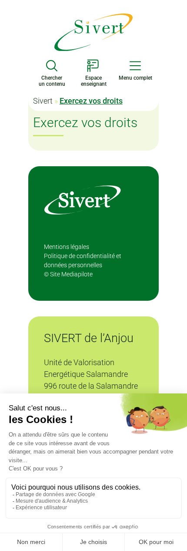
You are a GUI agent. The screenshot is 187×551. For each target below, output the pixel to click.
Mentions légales (66, 246)
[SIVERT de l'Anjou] (93, 31)
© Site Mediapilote (68, 274)
